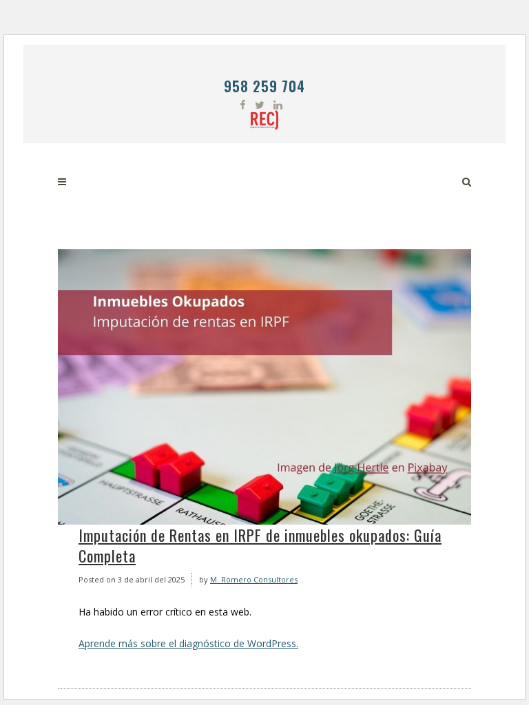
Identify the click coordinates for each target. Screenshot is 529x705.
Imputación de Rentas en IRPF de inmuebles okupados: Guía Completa (260, 545)
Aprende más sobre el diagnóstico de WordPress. (188, 643)
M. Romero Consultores (254, 579)
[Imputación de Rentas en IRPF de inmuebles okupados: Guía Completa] (264, 387)
